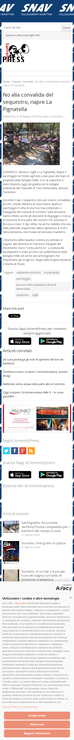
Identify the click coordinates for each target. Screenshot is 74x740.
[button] (70, 598)
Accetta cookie (37, 715)
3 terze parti (20, 603)
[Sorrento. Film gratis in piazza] (11, 563)
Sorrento (28, 81)
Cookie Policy (30, 706)
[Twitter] (6, 450)
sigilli (35, 295)
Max (45, 116)
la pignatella (51, 272)
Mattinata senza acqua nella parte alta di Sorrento (34, 384)
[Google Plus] (22, 450)
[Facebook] (14, 450)
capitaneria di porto (28, 272)
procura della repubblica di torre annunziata (36, 287)
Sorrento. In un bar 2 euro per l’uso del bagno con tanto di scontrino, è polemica (43, 575)
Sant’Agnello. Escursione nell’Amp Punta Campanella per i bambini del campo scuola (45, 526)
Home (6, 81)
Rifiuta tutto (37, 724)
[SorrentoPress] (37, 52)
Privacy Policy (10, 706)
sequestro (22, 295)
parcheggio (23, 278)
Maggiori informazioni (37, 733)
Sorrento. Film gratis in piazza (43, 543)
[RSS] (31, 450)
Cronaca (16, 81)
